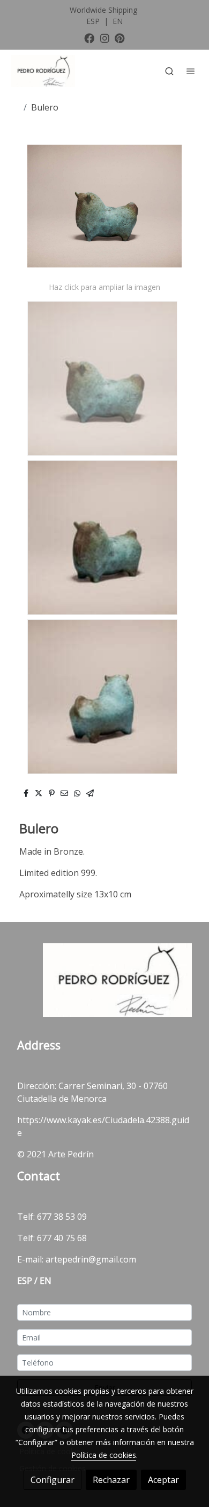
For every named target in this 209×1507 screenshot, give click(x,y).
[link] (43, 71)
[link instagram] (104, 38)
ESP (94, 21)
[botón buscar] (169, 71)
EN (118, 21)
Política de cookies (103, 1455)
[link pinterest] (120, 38)
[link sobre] (104, 986)
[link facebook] (89, 38)
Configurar (52, 1480)
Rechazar (111, 1480)
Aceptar (163, 1480)
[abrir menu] (190, 71)
